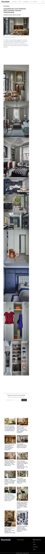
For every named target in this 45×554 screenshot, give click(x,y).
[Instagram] (19, 539)
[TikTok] (22, 539)
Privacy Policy (35, 546)
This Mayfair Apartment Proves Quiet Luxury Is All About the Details (22, 445)
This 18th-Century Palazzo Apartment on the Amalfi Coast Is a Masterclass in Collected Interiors (10, 428)
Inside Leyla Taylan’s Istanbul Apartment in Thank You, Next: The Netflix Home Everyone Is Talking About (22, 505)
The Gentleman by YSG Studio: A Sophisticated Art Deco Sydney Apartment (9, 447)
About (34, 542)
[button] (16, 1)
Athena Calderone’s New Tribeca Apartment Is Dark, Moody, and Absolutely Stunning (10, 530)
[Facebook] (17, 539)
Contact (34, 544)
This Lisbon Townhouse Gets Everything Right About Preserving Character (21, 481)
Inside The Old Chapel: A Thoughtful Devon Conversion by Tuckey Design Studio (10, 482)
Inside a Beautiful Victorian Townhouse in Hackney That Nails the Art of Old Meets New (10, 463)
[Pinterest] (20, 539)
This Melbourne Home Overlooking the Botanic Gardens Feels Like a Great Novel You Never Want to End (10, 497)
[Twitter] (23, 539)
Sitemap (34, 549)
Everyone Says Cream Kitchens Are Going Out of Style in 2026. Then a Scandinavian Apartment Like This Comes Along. (22, 464)
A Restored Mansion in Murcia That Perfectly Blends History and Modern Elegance (22, 529)
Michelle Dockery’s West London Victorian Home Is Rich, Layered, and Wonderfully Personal (22, 429)
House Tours (6, 6)
